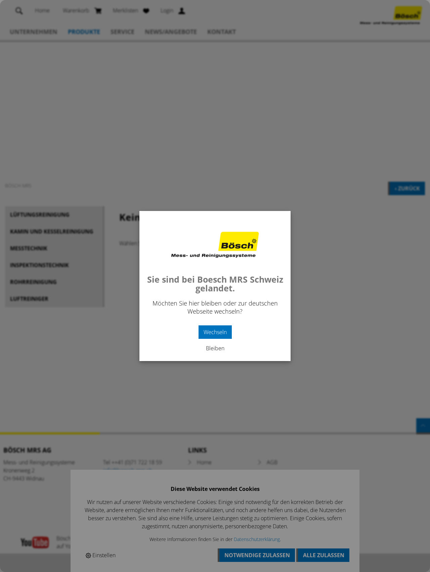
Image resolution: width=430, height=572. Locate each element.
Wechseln (215, 332)
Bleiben (215, 348)
